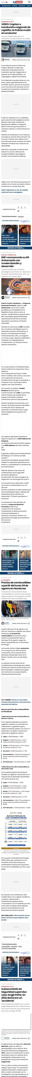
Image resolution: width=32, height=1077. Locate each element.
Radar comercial (10, 252)
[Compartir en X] (24, 207)
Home (20, 946)
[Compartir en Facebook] (18, 207)
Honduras (21, 216)
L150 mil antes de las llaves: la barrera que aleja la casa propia (15, 917)
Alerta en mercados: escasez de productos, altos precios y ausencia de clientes (16, 702)
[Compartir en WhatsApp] (21, 207)
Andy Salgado (8, 623)
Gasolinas (14, 946)
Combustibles (6, 946)
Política (14, 5)
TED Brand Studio (8, 297)
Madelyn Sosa (8, 59)
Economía (22, 5)
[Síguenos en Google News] (18, 210)
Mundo (29, 5)
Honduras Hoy (6, 5)
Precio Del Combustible (9, 948)
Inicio (2, 19)
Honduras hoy (9, 19)
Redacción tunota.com (8, 1038)
